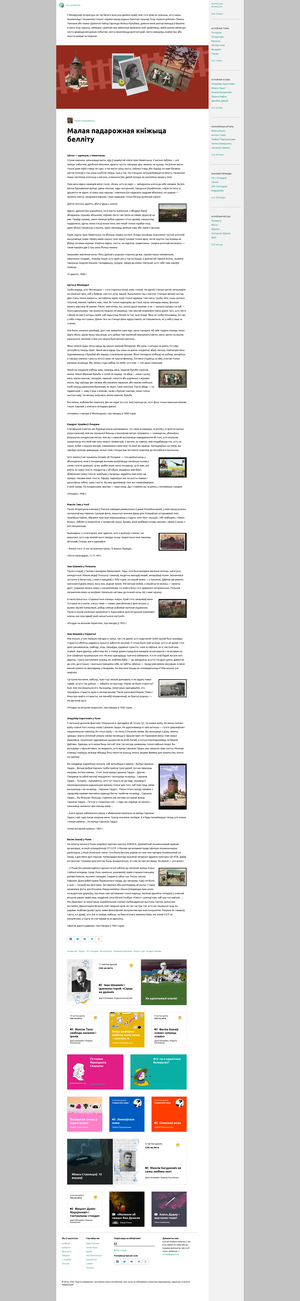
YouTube (65, 1264)
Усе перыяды (218, 198)
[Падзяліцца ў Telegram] (91, 939)
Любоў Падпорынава (223, 139)
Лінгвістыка (218, 45)
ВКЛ (213, 237)
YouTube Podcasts (94, 1255)
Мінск (214, 225)
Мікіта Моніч (218, 130)
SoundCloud (91, 1260)
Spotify (89, 1251)
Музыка (215, 41)
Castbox (89, 1264)
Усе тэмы (216, 61)
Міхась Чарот (218, 88)
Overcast (90, 1268)
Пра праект (217, 14)
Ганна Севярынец (221, 143)
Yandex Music (92, 1247)
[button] (217, 4)
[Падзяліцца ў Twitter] (77, 939)
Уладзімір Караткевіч (122, 951)
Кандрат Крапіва (153, 951)
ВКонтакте (66, 1251)
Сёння (214, 182)
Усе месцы (217, 245)
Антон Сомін (218, 135)
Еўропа (82, 951)
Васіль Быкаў (106, 951)
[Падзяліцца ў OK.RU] (98, 939)
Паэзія (214, 53)
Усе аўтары (217, 155)
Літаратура (72, 951)
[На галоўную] (61, 5)
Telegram (66, 1255)
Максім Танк (139, 951)
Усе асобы (217, 108)
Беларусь (216, 220)
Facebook (66, 1243)
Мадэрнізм (217, 190)
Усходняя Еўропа (221, 233)
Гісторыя (216, 32)
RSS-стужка (121, 1250)
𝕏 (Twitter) (66, 1260)
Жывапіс (216, 49)
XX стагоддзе (92, 951)
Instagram (66, 1247)
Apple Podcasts (92, 1243)
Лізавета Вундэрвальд (84, 121)
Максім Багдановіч (221, 92)
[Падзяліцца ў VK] (84, 939)
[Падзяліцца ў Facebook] (70, 939)
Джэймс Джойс (220, 100)
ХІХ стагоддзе (219, 186)
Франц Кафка (219, 96)
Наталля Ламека (220, 147)
